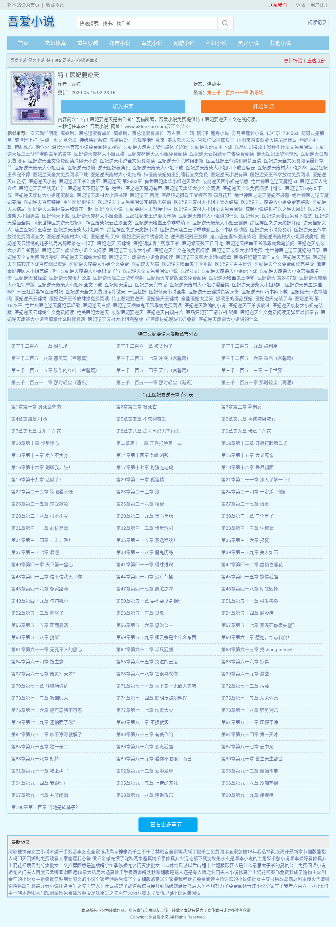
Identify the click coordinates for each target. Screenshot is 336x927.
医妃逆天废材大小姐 (69, 236)
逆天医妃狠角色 (115, 167)
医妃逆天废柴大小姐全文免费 (100, 264)
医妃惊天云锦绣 (163, 298)
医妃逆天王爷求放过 (250, 305)
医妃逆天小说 (44, 181)
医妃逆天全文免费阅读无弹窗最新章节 (280, 312)
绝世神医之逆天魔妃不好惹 (263, 195)
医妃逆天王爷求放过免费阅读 (281, 174)
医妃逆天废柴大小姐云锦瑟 (221, 222)
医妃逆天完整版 (152, 284)
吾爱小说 (30, 21)
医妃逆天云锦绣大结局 (84, 257)
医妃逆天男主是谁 (234, 264)
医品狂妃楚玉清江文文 (258, 257)
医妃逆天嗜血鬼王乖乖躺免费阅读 (148, 305)
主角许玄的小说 (231, 879)
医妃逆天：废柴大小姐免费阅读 (142, 257)
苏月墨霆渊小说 (248, 133)
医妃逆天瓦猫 (298, 257)
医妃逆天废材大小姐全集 (98, 215)
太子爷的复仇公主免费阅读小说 (294, 865)
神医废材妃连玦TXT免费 (172, 319)
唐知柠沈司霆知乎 (216, 140)
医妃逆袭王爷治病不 (81, 181)
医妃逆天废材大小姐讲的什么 (209, 215)
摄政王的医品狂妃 (235, 298)
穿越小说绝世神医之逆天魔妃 (276, 209)
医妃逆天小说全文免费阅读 (129, 160)
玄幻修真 (55, 43)
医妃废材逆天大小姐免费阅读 (158, 153)
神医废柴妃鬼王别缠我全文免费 (177, 174)
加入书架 (123, 106)
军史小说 (151, 43)
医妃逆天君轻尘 (31, 277)
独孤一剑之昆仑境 (58, 140)
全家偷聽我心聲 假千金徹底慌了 (91, 858)
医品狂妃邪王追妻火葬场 (151, 215)
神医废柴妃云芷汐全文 (110, 222)
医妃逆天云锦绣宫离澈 (146, 236)
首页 (23, 43)
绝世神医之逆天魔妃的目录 (294, 250)
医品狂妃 (190, 271)
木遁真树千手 (152, 858)
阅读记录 (317, 22)
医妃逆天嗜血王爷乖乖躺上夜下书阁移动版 (205, 229)
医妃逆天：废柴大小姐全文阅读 (75, 250)
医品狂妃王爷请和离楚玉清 (235, 160)
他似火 (42, 147)
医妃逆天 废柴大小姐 (131, 250)
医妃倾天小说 (110, 209)
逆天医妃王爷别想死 (279, 153)
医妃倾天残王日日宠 (204, 243)
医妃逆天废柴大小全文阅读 (193, 188)
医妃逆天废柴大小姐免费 (238, 250)
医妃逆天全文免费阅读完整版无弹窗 (136, 202)
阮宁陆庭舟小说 (213, 133)
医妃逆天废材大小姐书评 (103, 195)
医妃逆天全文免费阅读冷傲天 (97, 291)
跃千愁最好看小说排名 (45, 886)
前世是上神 (25, 140)
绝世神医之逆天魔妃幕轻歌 (54, 305)
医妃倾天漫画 (120, 284)
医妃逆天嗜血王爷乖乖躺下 (163, 222)
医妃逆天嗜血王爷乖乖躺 (119, 277)
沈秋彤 (214, 858)
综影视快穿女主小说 (29, 851)
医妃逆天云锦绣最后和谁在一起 (61, 209)
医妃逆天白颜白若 (166, 312)
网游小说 (184, 43)
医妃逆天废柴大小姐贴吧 (258, 284)
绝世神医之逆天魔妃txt (275, 181)
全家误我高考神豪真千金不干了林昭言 (130, 851)
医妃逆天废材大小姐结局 (117, 174)
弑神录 (273, 133)
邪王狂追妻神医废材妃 (41, 291)
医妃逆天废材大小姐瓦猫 (100, 153)
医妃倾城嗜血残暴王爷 (157, 243)
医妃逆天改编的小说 (206, 305)
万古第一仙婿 (180, 133)
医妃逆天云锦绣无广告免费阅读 (223, 153)
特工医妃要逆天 (129, 298)
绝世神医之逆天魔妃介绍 (276, 222)
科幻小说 (216, 43)
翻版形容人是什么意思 (239, 865)
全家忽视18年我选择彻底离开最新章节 (268, 851)
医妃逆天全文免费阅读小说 (151, 271)
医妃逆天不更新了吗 (90, 188)
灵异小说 (248, 43)
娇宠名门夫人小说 (220, 872)
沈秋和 (153, 872)
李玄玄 (84, 851)
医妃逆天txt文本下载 (212, 147)
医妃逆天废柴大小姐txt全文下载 (71, 284)
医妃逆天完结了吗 (275, 298)
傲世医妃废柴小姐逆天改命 (173, 181)
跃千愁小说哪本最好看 (290, 858)
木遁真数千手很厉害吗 (124, 872)
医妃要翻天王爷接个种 (149, 209)
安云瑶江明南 (44, 133)
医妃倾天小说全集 (168, 291)
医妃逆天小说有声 (230, 174)
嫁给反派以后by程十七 (192, 865)
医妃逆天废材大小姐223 (283, 167)
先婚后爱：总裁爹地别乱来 (137, 140)
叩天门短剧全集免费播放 (56, 893)
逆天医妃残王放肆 (190, 236)
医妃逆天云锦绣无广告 (43, 188)
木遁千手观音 (63, 851)
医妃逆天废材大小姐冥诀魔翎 (290, 236)
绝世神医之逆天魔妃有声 (138, 188)
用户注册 (319, 5)
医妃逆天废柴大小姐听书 (80, 229)
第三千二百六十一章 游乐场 (235, 92)
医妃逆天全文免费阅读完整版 (285, 264)
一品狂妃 (138, 291)
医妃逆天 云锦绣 (115, 243)
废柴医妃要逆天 (129, 312)
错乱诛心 (23, 147)
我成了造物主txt (305, 872)
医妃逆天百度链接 (43, 202)
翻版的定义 (152, 879)
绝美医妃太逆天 (94, 312)
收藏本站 (55, 5)
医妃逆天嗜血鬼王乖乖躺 (188, 264)
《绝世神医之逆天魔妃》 (59, 222)
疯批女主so (157, 865)
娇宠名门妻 (134, 865)
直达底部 (316, 60)
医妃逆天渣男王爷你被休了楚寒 (156, 147)
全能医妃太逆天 (198, 298)
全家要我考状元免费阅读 (189, 879)
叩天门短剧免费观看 (38, 858)
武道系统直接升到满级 (151, 886)
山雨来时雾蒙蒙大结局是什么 (267, 140)
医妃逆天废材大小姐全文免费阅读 (209, 209)
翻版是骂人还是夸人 (181, 872)
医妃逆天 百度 (145, 195)
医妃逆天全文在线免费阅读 (183, 250)
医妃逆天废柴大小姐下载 (159, 167)
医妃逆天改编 (83, 167)
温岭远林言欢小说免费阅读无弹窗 (86, 147)
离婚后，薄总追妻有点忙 (85, 133)
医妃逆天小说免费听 (272, 229)
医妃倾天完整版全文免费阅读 (177, 277)
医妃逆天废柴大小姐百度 (41, 167)
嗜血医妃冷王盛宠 (34, 229)
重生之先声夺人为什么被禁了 (98, 886)
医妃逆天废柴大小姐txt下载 (230, 271)
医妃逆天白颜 (98, 305)
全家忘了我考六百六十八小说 (295, 886)
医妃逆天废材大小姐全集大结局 (207, 202)
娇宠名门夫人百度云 (29, 872)
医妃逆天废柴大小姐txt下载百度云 (222, 167)
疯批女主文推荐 (61, 865)
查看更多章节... (168, 824)
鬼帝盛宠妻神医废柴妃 (234, 236)
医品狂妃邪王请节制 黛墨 (213, 312)
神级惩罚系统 (93, 140)
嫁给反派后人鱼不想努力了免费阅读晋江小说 (219, 886)
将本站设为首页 (23, 5)
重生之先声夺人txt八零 (123, 893)
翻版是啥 (91, 893)
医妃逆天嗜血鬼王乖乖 (233, 277)
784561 (291, 133)
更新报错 (293, 60)
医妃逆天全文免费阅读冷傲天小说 (64, 160)
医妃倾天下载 (57, 215)
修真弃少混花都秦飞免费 (264, 872)
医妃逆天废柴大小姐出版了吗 (91, 271)
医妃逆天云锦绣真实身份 (215, 291)
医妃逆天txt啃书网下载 (266, 291)
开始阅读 (263, 106)
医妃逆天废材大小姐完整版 (117, 319)
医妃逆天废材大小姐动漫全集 (201, 284)
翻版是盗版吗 (91, 865)
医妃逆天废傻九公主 (71, 277)
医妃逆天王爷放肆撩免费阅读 (80, 298)
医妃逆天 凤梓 (106, 236)
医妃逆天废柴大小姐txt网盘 (205, 257)
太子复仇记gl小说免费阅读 (173, 893)
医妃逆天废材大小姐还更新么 (45, 195)
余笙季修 (114, 865)
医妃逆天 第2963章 (124, 181)
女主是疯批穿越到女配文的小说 (63, 879)
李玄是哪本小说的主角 (244, 858)
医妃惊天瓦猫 (147, 264)
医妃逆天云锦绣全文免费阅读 (45, 312)
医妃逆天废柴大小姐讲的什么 (230, 319)
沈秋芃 (131, 858)
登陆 (300, 5)
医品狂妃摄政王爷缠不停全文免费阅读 (275, 147)
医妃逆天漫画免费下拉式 (288, 215)
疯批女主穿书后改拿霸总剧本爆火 (281, 879)
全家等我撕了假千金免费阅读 (199, 851)
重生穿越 (87, 43)
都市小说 (119, 43)
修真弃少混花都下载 (186, 858)
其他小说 (280, 43)
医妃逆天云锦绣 (31, 298)
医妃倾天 (251, 215)
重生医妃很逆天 (80, 202)
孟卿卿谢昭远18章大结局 (75, 872)
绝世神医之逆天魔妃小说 (133, 229)
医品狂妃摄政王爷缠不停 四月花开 (197, 195)
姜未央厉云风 (181, 140)
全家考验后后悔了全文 (118, 879)
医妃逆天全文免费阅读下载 (62, 174)
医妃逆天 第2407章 (278, 277)
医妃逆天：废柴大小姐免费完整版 (276, 202)
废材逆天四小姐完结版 (226, 181)
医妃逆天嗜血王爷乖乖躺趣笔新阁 (261, 243)
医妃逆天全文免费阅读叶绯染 (253, 188)
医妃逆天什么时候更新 (182, 160)
